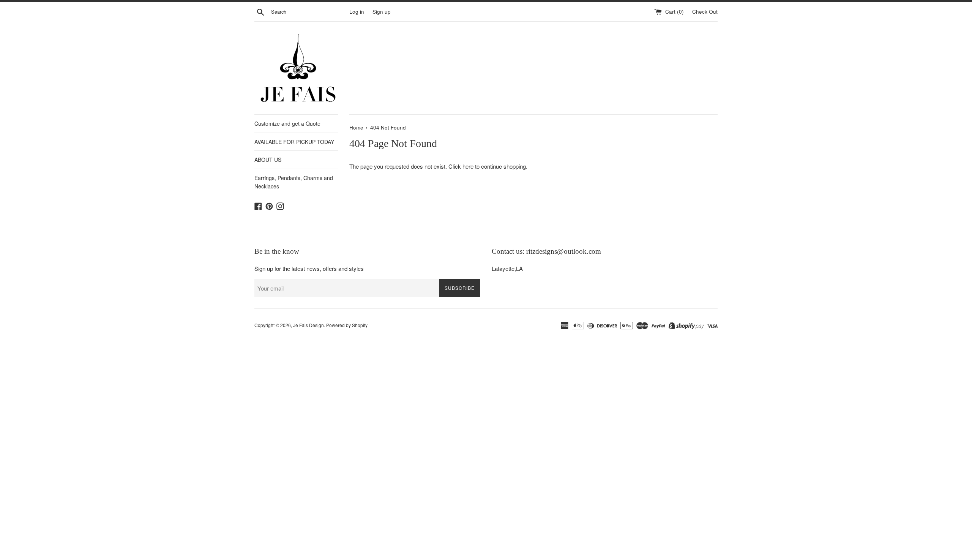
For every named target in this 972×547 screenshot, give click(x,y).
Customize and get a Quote (287, 123)
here (467, 166)
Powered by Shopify (347, 325)
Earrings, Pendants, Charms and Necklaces (293, 182)
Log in (356, 11)
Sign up (381, 11)
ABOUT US (267, 159)
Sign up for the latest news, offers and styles (309, 268)
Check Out (705, 11)
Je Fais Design (308, 325)
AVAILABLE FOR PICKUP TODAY (294, 141)
